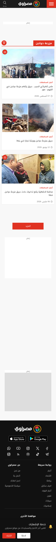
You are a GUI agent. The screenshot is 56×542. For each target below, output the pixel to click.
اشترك (9, 536)
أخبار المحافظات (46, 82)
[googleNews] (9, 454)
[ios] (17, 438)
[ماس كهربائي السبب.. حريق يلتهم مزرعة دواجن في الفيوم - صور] (28, 63)
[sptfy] (28, 454)
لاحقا (23, 536)
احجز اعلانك (15, 481)
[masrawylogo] (28, 429)
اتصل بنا (16, 476)
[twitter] (37, 448)
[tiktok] (37, 454)
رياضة (49, 481)
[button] (51, 4)
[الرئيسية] (29, 4)
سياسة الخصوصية (12, 486)
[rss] (18, 454)
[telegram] (47, 454)
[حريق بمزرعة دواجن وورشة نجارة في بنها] (28, 117)
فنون (49, 496)
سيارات (48, 501)
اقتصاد (48, 476)
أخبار (49, 471)
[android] (38, 438)
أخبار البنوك (46, 491)
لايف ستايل (46, 486)
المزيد (28, 226)
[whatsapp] (9, 448)
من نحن (17, 471)
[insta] (28, 448)
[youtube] (18, 448)
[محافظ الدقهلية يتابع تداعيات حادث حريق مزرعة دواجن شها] (28, 169)
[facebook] (47, 448)
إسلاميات (47, 506)
